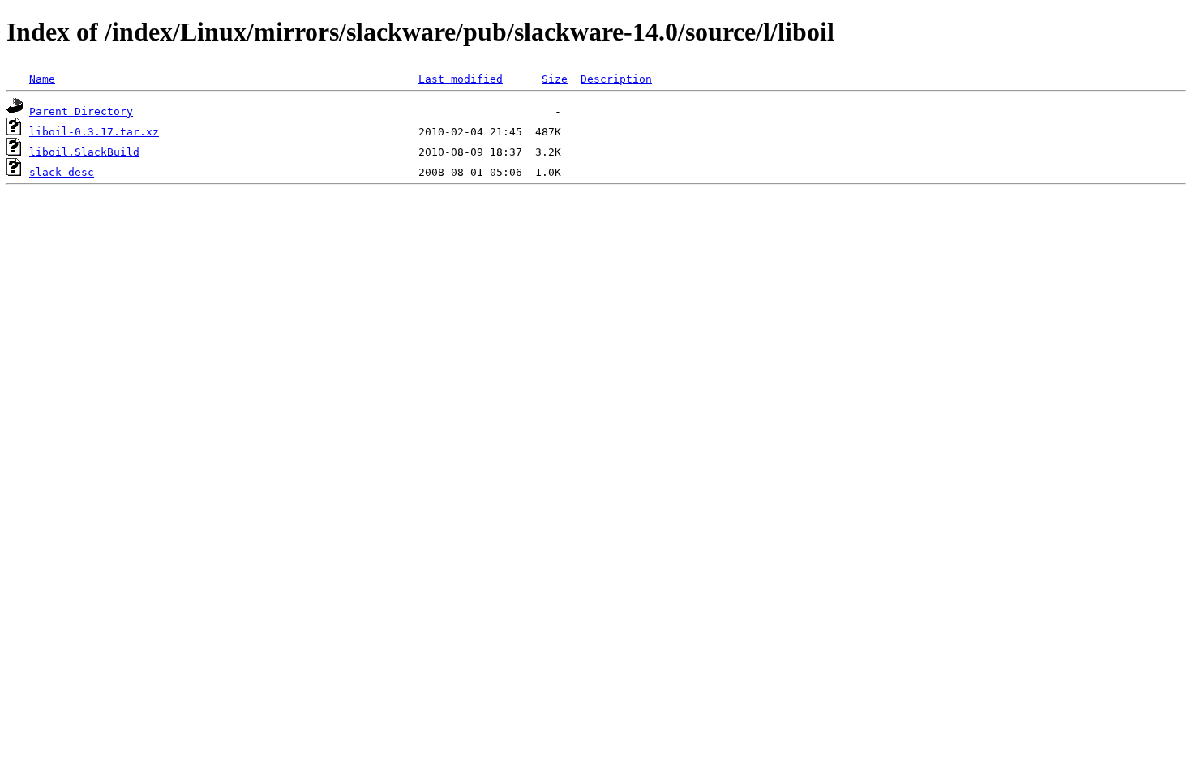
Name (42, 79)
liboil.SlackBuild (84, 152)
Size (555, 79)
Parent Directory (81, 111)
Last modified (460, 79)
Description (616, 79)
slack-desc (61, 172)
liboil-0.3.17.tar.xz (94, 132)
